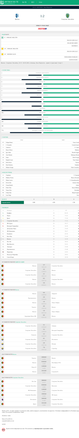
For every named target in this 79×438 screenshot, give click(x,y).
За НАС (4, 424)
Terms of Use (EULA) (7, 419)
